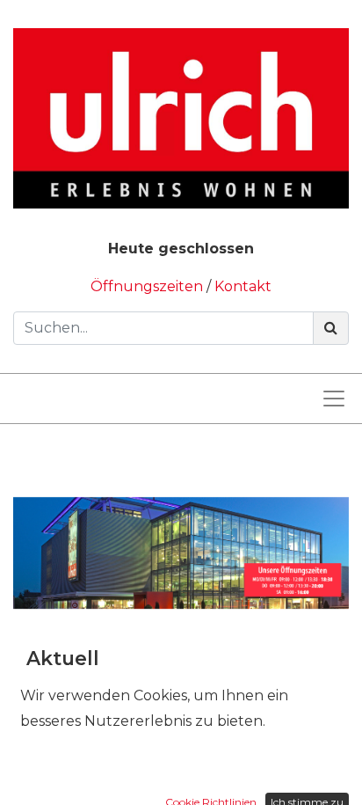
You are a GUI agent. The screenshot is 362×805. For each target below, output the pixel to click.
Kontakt (243, 286)
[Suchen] (331, 328)
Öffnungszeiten (148, 286)
